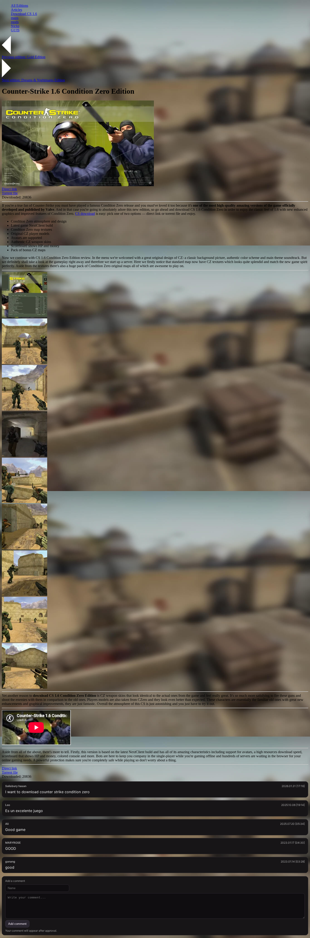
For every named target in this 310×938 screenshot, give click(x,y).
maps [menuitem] (14, 18)
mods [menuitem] (15, 22)
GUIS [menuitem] (15, 30)
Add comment (17, 923)
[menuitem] (159, 6)
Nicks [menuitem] (15, 26)
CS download (85, 214)
